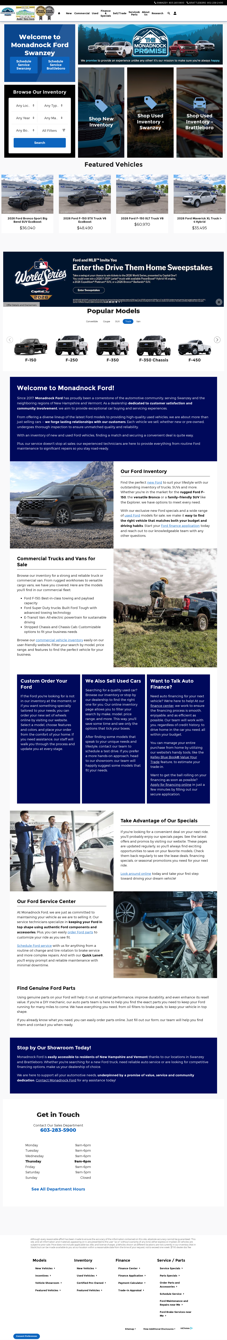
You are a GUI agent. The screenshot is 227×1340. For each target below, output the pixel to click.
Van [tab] (138, 321)
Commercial (82, 13)
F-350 (113, 360)
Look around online (136, 873)
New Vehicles (44, 1268)
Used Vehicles (86, 1275)
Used (95, 13)
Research (157, 13)
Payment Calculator (131, 1282)
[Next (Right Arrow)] (217, 340)
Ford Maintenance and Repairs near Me (174, 1303)
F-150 (30, 360)
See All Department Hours (58, 1189)
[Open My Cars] (174, 13)
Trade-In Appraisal (130, 1290)
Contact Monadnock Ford (56, 1080)
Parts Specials (169, 1275)
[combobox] (25, 105)
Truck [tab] (128, 321)
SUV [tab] (117, 321)
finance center (162, 705)
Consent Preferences (26, 1336)
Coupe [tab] (106, 321)
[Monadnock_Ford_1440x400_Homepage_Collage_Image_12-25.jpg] (150, 44)
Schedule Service (171, 1293)
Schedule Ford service (34, 945)
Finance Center (128, 1268)
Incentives (42, 1275)
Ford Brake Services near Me (175, 1314)
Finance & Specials (106, 13)
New (69, 13)
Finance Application (131, 1275)
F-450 (195, 360)
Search (39, 143)
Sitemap (129, 1329)
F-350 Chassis (153, 360)
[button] (101, 112)
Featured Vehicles (47, 1290)
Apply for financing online (170, 784)
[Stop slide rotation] (219, 302)
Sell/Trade (119, 13)
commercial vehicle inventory (59, 640)
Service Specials (170, 1268)
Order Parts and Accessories (170, 1284)
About (146, 13)
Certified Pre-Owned (90, 1282)
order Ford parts (80, 932)
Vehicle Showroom (47, 1282)
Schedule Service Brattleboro (56, 64)
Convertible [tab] (92, 321)
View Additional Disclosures (158, 1329)
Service (134, 13)
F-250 (72, 360)
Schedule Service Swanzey (23, 64)
